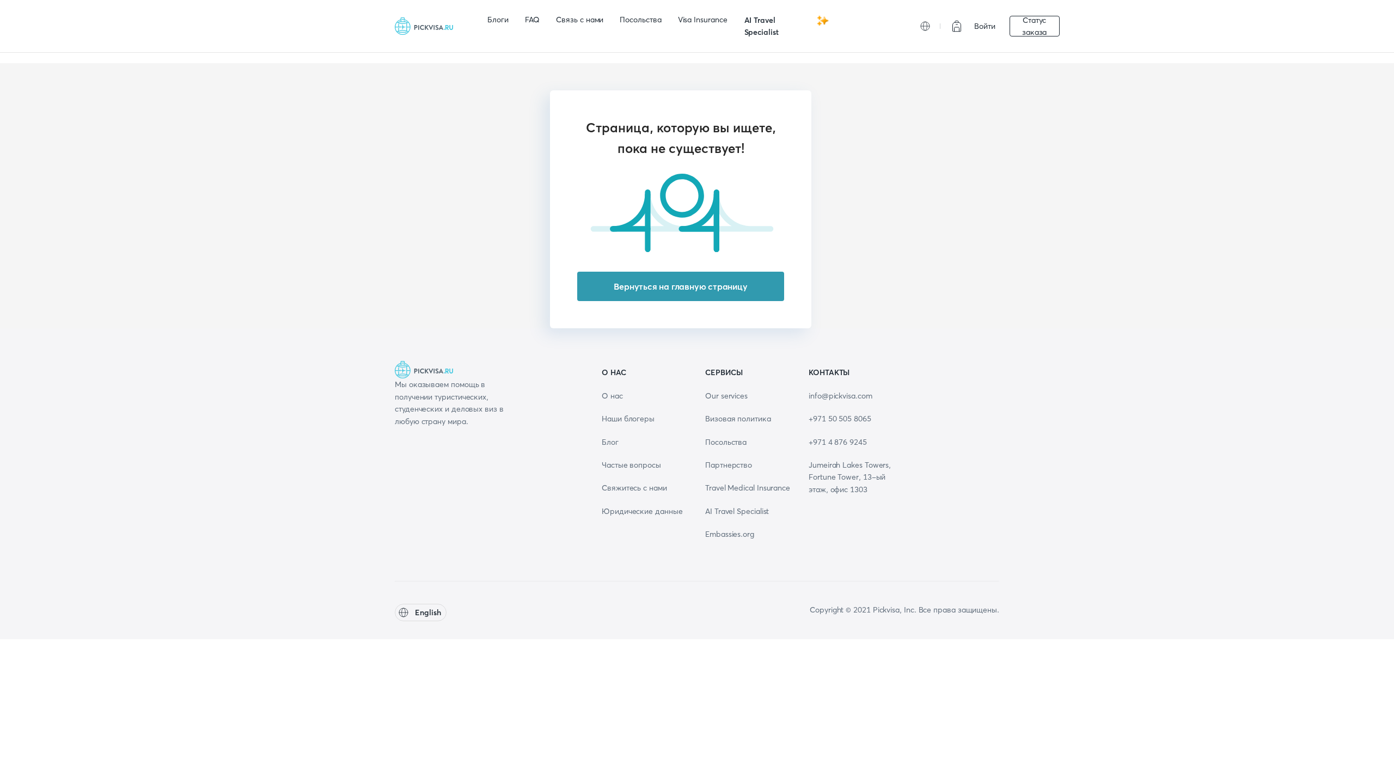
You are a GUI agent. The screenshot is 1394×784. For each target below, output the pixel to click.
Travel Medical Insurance (747, 488)
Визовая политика (738, 419)
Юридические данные (642, 511)
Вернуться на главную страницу (680, 286)
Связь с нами (579, 19)
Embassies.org (729, 534)
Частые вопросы (631, 465)
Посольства (640, 19)
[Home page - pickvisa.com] (427, 26)
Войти (984, 26)
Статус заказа (1034, 26)
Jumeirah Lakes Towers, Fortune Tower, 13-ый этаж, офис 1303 (850, 477)
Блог (610, 442)
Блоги (498, 19)
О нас (612, 396)
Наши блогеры (628, 419)
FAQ (532, 19)
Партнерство (728, 465)
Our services (726, 396)
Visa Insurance (702, 19)
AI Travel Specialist (761, 26)
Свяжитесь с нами (634, 488)
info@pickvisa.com (840, 396)
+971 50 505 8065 (840, 419)
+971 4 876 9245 (838, 442)
